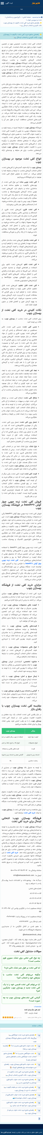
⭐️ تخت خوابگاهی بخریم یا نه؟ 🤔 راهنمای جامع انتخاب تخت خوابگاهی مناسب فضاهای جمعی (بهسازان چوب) (20, 1056)
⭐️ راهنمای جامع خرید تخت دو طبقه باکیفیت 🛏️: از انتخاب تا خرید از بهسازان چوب (20, 1089)
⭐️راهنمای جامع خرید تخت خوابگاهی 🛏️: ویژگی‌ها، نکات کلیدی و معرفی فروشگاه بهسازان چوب (21, 1038)
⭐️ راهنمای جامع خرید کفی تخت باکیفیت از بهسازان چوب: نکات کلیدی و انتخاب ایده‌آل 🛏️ (22, 24)
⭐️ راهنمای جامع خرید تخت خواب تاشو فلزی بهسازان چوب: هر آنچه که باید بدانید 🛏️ (21, 1104)
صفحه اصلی (27, 17)
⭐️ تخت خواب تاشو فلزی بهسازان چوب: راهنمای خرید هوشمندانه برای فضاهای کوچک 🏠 (20, 1066)
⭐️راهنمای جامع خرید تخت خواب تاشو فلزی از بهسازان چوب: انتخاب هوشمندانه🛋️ (21, 1096)
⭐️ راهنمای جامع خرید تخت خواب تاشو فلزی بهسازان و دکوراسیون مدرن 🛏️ (21, 1081)
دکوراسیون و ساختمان (13, 17)
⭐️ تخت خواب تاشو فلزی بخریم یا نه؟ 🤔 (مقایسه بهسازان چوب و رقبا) (19, 1047)
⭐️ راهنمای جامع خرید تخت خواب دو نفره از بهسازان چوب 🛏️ (21, 1112)
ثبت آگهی (9, 3)
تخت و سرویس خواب (34, 20)
